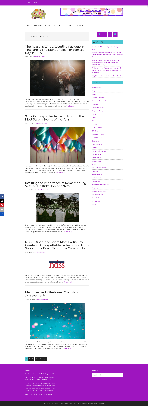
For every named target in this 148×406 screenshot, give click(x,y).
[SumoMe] (2, 214)
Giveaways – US (97, 138)
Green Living (95, 141)
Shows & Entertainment (99, 191)
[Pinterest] (2, 205)
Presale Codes (96, 178)
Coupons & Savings (98, 111)
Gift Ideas (95, 131)
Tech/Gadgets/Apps (98, 194)
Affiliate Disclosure (99, 403)
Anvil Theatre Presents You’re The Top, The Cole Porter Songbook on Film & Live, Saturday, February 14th (107, 55)
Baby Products (96, 87)
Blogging (94, 91)
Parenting (95, 171)
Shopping (95, 188)
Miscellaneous (96, 161)
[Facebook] (2, 196)
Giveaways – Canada (98, 134)
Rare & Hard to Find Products (100, 184)
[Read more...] (70, 106)
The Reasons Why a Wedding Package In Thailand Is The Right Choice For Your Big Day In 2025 (55, 50)
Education (95, 121)
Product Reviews (97, 181)
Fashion (94, 124)
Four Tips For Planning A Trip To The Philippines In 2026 (40, 374)
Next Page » (43, 359)
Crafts (94, 114)
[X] (2, 201)
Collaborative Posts (98, 107)
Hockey (94, 148)
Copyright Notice (72, 403)
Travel (94, 204)
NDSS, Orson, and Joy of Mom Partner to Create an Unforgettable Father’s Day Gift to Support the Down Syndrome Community (57, 245)
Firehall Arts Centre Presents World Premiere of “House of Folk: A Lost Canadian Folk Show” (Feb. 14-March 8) (107, 70)
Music (94, 164)
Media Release (96, 158)
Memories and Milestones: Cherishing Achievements (52, 293)
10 (37, 359)
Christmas (95, 104)
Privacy (65, 403)
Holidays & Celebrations (99, 151)
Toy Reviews (96, 201)
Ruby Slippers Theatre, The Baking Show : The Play (107, 76)
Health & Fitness (97, 144)
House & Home (96, 154)
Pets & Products (97, 174)
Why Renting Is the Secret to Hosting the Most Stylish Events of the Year (54, 117)
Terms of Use (58, 403)
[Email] (2, 209)
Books (94, 94)
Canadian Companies (98, 97)
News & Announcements (99, 168)
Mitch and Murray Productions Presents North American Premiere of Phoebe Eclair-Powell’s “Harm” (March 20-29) (105, 62)
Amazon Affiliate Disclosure (85, 403)
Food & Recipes (97, 127)
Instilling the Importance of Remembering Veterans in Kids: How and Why (55, 184)
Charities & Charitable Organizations (102, 101)
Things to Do (96, 198)
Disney (94, 117)
